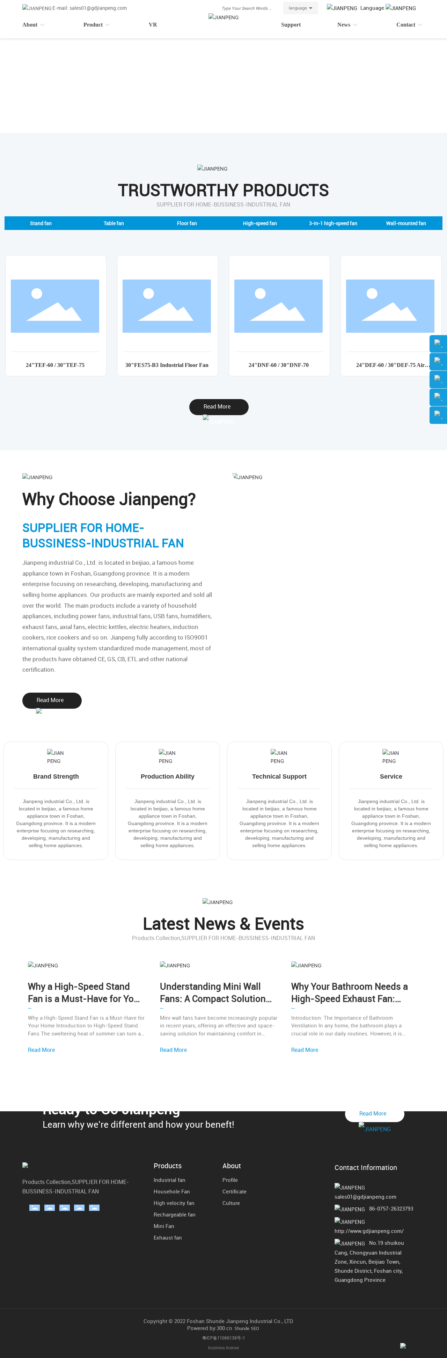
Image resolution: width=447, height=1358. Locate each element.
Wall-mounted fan (406, 223)
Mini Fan (164, 1225)
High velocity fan (174, 1202)
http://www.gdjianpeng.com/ (369, 1230)
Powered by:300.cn (209, 1327)
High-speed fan (260, 223)
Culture (231, 1202)
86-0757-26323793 (391, 1208)
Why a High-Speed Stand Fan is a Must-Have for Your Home (85, 998)
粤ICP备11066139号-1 (223, 1338)
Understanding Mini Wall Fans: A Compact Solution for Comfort (213, 998)
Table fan (114, 223)
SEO (255, 1328)
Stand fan (41, 223)
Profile (230, 1179)
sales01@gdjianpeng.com (365, 1196)
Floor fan (187, 223)
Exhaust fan (168, 1237)
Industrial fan (169, 1179)
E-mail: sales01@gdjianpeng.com (89, 8)
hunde (243, 1328)
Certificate (234, 1191)
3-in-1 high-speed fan (333, 223)
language (298, 7)
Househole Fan (172, 1191)
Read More (41, 1050)
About (231, 1166)
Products (168, 1166)
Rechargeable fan (175, 1214)
